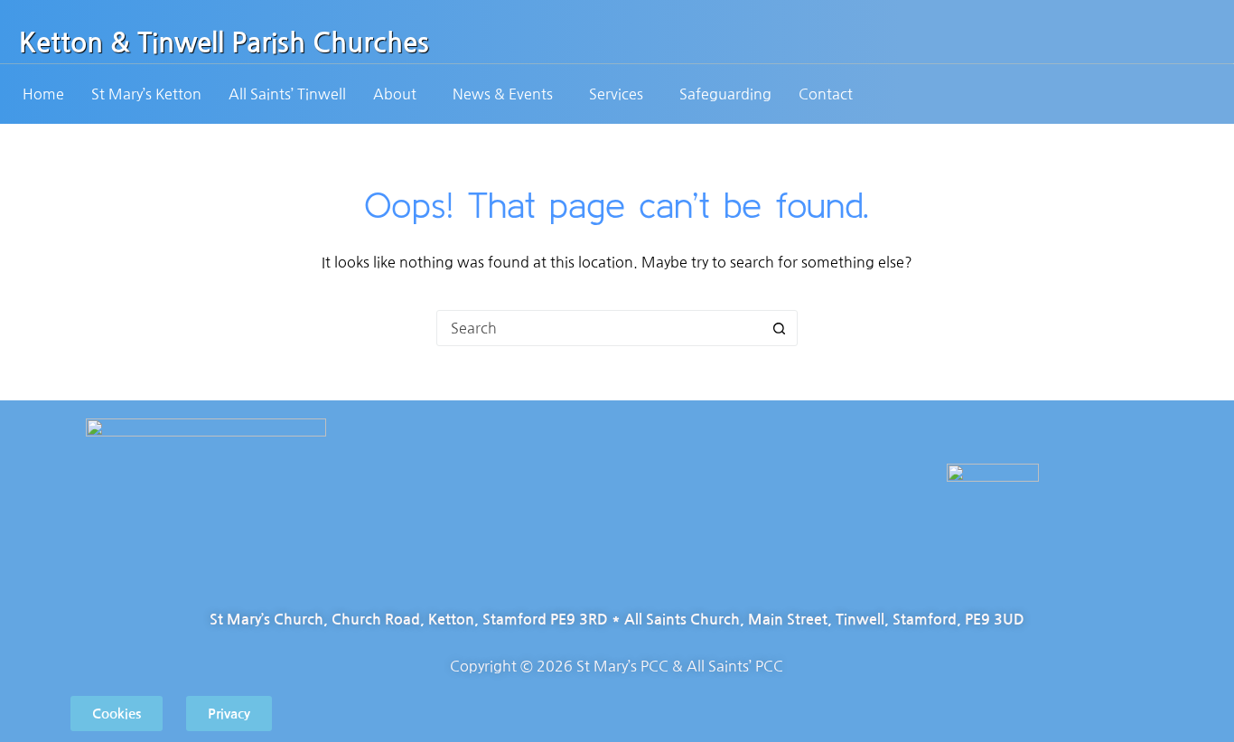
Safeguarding (725, 94)
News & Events (503, 94)
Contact (826, 94)
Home (43, 94)
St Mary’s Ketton (146, 94)
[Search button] (779, 328)
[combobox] (599, 328)
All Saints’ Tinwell (287, 94)
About (394, 94)
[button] (399, 94)
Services (616, 94)
